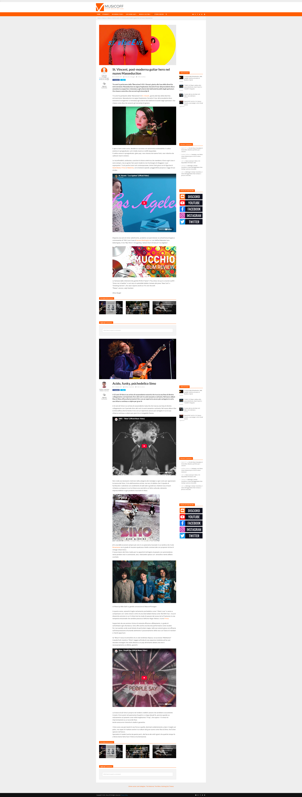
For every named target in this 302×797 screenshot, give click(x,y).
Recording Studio (117, 14)
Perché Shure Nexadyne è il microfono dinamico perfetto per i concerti (192, 149)
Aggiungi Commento (104, 87)
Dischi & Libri (115, 18)
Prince (124, 168)
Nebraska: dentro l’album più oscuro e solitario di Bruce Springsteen (164, 306)
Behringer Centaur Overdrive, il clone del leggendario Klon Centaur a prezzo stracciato (191, 167)
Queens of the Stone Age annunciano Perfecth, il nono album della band (137, 306)
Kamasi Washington (143, 240)
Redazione (114, 310)
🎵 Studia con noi (158, 14)
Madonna (130, 168)
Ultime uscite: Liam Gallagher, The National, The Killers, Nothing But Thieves (151, 786)
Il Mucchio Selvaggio (104, 76)
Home (98, 14)
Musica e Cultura (144, 14)
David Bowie (116, 168)
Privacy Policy (124, 795)
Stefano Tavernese (104, 389)
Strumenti (105, 14)
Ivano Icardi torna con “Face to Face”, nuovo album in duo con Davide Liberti (111, 306)
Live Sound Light (131, 14)
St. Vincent (145, 96)
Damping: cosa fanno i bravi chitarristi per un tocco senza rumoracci (192, 156)
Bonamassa (116, 547)
